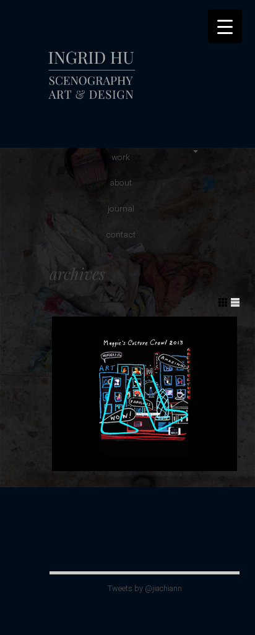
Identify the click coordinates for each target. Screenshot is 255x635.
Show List (235, 302)
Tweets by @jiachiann (145, 588)
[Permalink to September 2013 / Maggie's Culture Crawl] (144, 394)
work (120, 157)
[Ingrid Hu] (133, 101)
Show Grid (222, 302)
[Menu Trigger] (225, 26)
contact (121, 234)
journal (121, 208)
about (121, 182)
